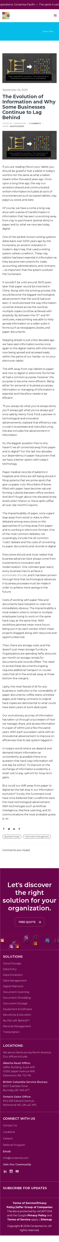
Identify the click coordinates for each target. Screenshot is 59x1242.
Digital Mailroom (13, 986)
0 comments (35, 123)
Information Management (37, 836)
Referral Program (14, 1144)
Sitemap (46, 1219)
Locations (9, 1131)
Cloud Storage (12, 963)
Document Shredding (17, 997)
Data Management (15, 980)
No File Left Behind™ (16, 1020)
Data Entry (10, 969)
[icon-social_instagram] (12, 1171)
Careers (8, 1138)
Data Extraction (12, 974)
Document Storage (15, 1003)
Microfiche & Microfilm (17, 1014)
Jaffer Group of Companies (34, 1207)
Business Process (11, 836)
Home (45, 31)
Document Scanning (16, 992)
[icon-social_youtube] (18, 1171)
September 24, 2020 (15, 89)
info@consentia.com (15, 1157)
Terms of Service (24, 1203)
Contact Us (10, 1125)
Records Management (17, 1026)
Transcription (11, 1032)
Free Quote (27, 922)
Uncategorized (16, 126)
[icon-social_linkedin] (6, 1171)
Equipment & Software (17, 1009)
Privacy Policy (37, 1215)
